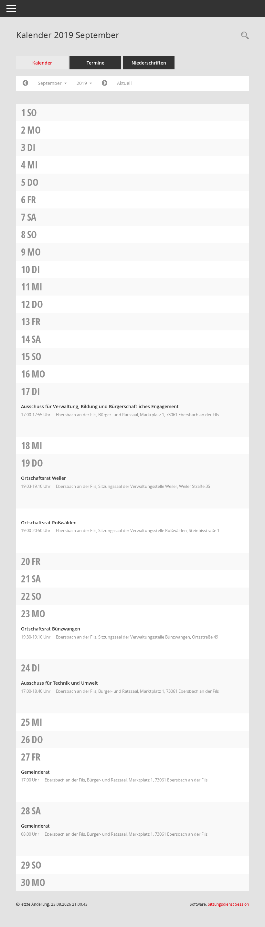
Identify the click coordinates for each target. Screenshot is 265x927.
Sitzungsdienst (228, 904)
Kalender (42, 63)
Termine (95, 63)
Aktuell (124, 83)
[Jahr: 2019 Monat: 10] (104, 83)
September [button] (50, 83)
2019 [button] (82, 83)
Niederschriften (149, 63)
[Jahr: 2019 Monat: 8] (25, 83)
